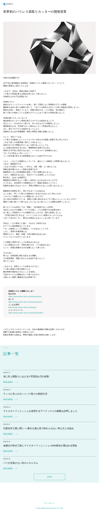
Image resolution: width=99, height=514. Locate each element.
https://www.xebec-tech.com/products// (25, 296)
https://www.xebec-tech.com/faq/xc (22, 307)
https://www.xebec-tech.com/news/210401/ (25, 313)
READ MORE (8, 382)
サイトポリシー (49, 503)
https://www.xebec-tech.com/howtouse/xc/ (25, 302)
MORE (49, 477)
